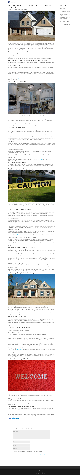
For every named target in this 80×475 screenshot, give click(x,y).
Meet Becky (60, 2)
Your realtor (39, 159)
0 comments (26, 9)
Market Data (47, 2)
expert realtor (16, 45)
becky (10, 9)
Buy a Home (54, 2)
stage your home (19, 349)
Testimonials (67, 2)
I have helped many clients (46, 413)
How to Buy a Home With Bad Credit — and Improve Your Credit (65, 14)
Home (36, 2)
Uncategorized (20, 9)
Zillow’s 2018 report (16, 78)
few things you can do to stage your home (33, 350)
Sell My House (41, 2)
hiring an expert (20, 234)
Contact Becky (48, 467)
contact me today (41, 415)
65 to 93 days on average (21, 47)
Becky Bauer (13, 411)
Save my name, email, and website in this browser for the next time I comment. (28, 451)
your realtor (26, 345)
